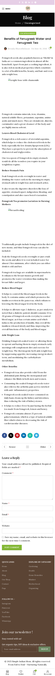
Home (18, 23)
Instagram (6, 603)
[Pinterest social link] (26, 2)
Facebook (6, 616)
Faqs (4, 588)
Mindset (32, 579)
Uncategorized (32, 23)
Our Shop (6, 579)
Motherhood (34, 584)
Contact (5, 584)
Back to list (27, 446)
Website (6, 525)
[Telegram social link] (35, 2)
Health (32, 571)
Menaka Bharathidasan (18, 48)
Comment (7, 473)
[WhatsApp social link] (32, 2)
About (4, 571)
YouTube (5, 612)
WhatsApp (6, 621)
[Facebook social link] (19, 2)
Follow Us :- (8, 599)
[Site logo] (27, 8)
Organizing (33, 588)
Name (5, 503)
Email (5, 514)
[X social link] (22, 2)
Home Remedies (36, 575)
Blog (4, 575)
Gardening (33, 566)
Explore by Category (40, 562)
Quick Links (8, 562)
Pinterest (6, 608)
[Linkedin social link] (29, 2)
